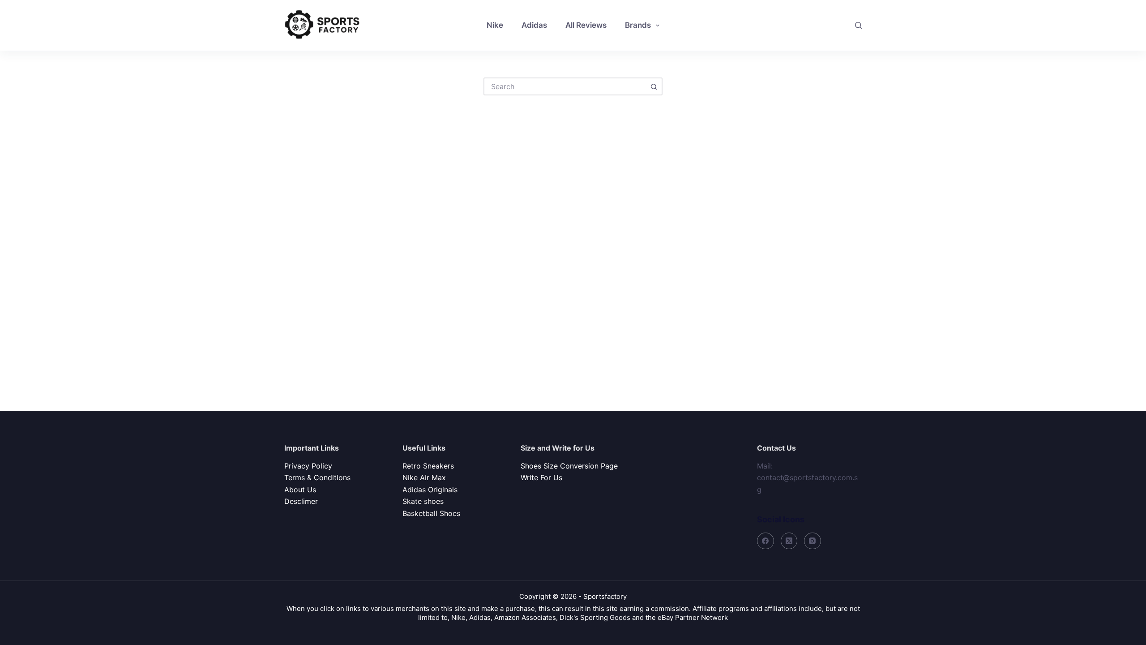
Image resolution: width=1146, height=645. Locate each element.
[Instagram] (812, 541)
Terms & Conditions (317, 477)
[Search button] (654, 86)
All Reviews (586, 25)
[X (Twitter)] (789, 541)
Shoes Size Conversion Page (569, 465)
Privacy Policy (308, 465)
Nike (495, 25)
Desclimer (301, 501)
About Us (300, 489)
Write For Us (541, 477)
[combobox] (565, 86)
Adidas (534, 25)
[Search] (858, 25)
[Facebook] (765, 541)
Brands (638, 25)
